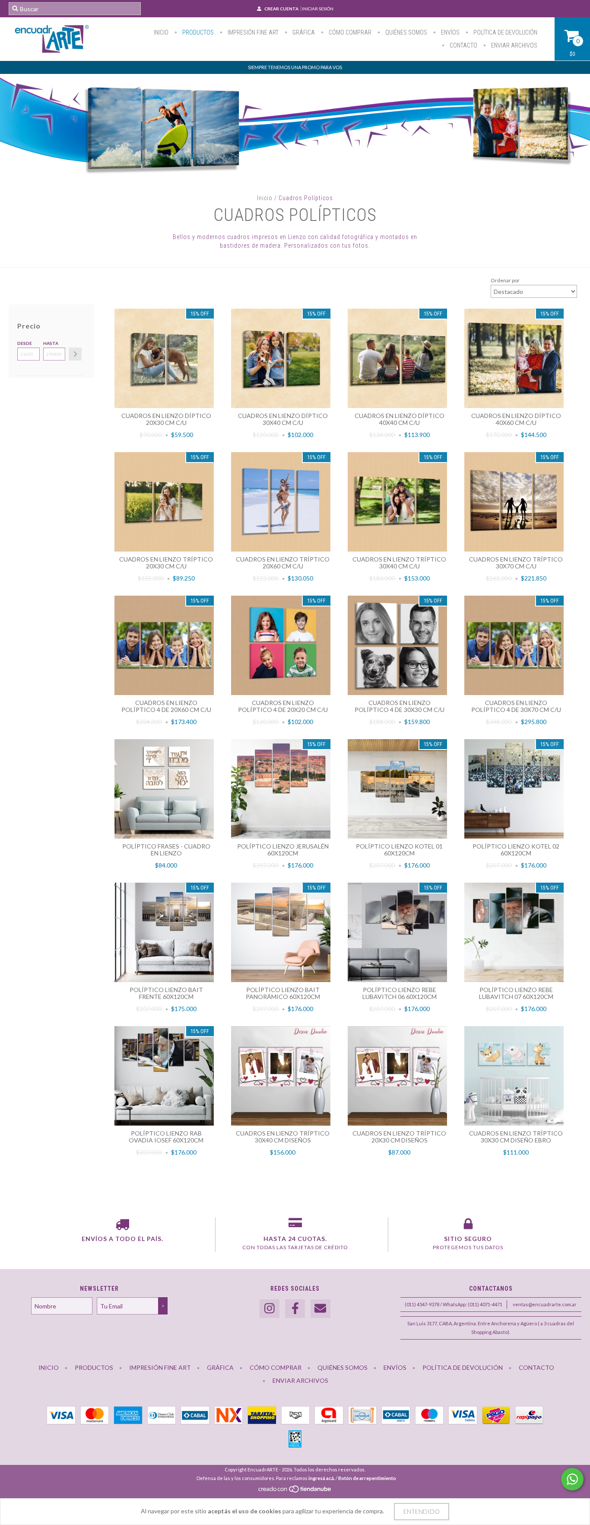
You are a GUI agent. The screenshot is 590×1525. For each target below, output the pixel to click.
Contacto (462, 45)
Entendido (421, 1511)
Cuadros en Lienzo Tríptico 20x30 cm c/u (166, 562)
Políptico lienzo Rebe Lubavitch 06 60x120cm (399, 993)
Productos (197, 32)
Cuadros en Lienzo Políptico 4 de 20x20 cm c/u (283, 706)
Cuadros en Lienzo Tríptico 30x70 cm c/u (516, 562)
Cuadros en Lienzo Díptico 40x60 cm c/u (516, 419)
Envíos (450, 32)
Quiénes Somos (405, 32)
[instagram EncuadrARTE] (269, 1308)
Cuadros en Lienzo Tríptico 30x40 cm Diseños (283, 1136)
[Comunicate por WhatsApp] (572, 1479)
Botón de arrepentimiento (367, 1478)
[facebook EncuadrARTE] (295, 1308)
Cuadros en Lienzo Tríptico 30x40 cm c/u (399, 562)
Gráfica (303, 32)
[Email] (320, 1308)
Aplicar (75, 354)
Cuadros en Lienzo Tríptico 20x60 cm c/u (283, 562)
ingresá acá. (321, 1478)
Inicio (161, 32)
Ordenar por (505, 280)
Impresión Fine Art (252, 32)
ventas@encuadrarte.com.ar (545, 1304)
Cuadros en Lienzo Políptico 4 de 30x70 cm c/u (516, 706)
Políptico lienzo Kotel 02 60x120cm (516, 849)
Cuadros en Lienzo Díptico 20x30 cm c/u (166, 419)
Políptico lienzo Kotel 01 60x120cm (399, 849)
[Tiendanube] (295, 1491)
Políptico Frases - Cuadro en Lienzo (166, 849)
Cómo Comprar (349, 32)
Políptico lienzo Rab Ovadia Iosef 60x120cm (166, 1136)
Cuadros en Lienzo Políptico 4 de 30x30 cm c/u (399, 706)
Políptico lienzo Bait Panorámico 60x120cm (283, 993)
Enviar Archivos (513, 45)
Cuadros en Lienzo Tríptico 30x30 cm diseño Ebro (516, 1136)
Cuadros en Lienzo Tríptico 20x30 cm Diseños (399, 1136)
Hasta (50, 343)
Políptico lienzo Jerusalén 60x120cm (283, 849)
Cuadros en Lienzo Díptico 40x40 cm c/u (399, 419)
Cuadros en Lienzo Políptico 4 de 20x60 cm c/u (166, 706)
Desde (24, 343)
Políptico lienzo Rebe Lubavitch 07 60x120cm (516, 993)
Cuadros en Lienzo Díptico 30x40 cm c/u (283, 419)
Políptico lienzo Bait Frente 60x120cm (166, 993)
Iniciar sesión (317, 8)
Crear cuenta (281, 8)
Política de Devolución (504, 32)
